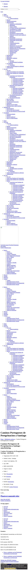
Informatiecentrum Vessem (13, 284)
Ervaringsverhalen (11, 114)
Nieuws (5, 275)
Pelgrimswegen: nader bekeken (14, 106)
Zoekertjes (9, 103)
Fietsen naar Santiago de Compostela (15, 73)
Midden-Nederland (11, 265)
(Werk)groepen (10, 22)
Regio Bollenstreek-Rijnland (13, 255)
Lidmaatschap (10, 67)
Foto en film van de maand (13, 110)
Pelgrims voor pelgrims (15, 47)
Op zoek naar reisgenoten (13, 101)
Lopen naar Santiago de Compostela (15, 71)
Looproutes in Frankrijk (18, 81)
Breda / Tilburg (10, 257)
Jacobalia (9, 59)
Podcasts (9, 392)
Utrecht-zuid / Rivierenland (13, 270)
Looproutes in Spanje (18, 82)
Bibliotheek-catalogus (12, 337)
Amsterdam (9, 253)
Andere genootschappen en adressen (15, 66)
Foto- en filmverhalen (12, 393)
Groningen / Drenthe (11, 262)
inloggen (6, 3)
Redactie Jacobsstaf (14, 50)
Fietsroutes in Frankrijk (18, 91)
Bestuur (8, 19)
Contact (5, 279)
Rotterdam (9, 269)
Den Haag (9, 260)
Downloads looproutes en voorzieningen (16, 95)
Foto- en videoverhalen (12, 118)
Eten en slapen (10, 99)
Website (11, 54)
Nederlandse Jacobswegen (16, 40)
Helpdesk (6, 514)
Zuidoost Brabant (11, 272)
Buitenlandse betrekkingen (16, 39)
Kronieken (12, 65)
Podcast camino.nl (11, 117)
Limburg (9, 264)
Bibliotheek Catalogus (12, 58)
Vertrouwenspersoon (11, 21)
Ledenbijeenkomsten (14, 43)
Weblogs (9, 115)
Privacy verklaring (8, 516)
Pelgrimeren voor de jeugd (16, 45)
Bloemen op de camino (12, 104)
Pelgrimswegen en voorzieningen (17, 48)
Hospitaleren (13, 32)
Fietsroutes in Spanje (17, 92)
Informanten (12, 37)
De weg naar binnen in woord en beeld (16, 111)
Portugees (8, 476)
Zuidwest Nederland (11, 273)
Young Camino (13, 26)
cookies (9, 564)
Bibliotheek (12, 25)
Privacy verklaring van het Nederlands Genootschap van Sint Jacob (13, 553)
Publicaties (9, 56)
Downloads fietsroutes (18, 93)
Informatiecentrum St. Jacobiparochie (15, 283)
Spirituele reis (7, 107)
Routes (8, 74)
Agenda (5, 276)
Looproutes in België (17, 80)
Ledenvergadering (14, 18)
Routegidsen (11, 481)
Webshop (6, 277)
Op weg (5, 69)
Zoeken (2, 9)
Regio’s (5, 250)
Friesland (9, 261)
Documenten (10, 474)
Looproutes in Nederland (18, 78)
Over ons (6, 15)
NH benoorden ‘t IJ (11, 266)
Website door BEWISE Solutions (8, 560)
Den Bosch (9, 258)
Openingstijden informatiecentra (11, 509)
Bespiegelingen (10, 108)
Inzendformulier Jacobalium (16, 62)
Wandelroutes (13, 52)
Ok (5, 568)
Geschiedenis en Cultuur (15, 29)
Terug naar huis (10, 100)
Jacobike (12, 41)
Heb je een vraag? (8, 513)
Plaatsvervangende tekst (10, 496)
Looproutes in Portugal (18, 84)
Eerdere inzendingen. (6, 500)
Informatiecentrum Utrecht (13, 281)
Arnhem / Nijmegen (11, 254)
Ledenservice (13, 44)
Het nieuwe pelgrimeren (15, 30)
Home (5, 14)
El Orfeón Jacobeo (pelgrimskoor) (18, 28)
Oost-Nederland (10, 268)
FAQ (2, 11)
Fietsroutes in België (17, 89)
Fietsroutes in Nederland (18, 88)
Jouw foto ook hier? (5, 499)
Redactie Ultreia (13, 51)
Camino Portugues (13, 486)
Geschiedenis (10, 63)
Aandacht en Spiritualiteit (16, 24)
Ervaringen (6, 112)
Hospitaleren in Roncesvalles (16, 33)
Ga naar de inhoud (5, 1)
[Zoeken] (19, 9)
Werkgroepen (10, 333)
